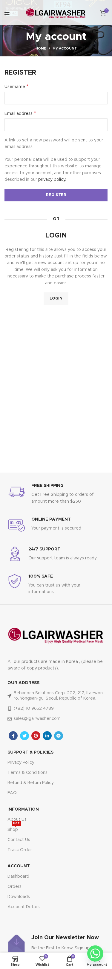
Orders (14, 887)
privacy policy (51, 180)
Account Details (23, 907)
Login (56, 298)
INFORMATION (23, 809)
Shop (13, 828)
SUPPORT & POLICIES (30, 752)
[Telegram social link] (58, 735)
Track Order (19, 850)
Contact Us (18, 840)
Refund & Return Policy (30, 783)
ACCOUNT (18, 866)
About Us (17, 819)
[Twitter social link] (24, 735)
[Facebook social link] (13, 735)
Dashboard (18, 876)
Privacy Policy (20, 762)
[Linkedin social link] (47, 735)
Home (41, 48)
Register (56, 195)
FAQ (12, 793)
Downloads (18, 897)
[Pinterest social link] (35, 735)
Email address (20, 113)
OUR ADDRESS (23, 683)
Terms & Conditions (27, 773)
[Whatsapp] (95, 953)
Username (16, 86)
